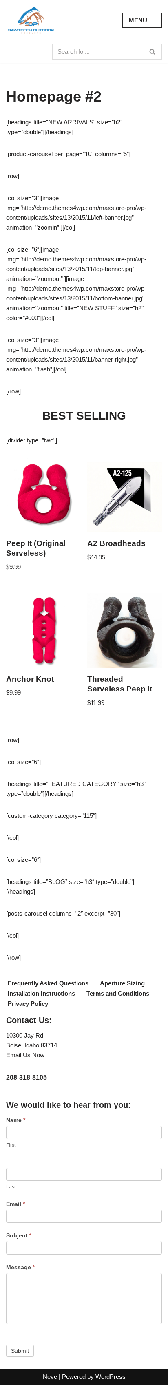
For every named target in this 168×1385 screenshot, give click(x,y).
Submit (20, 1350)
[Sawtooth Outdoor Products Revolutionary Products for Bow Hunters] (30, 20)
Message (20, 1267)
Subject (18, 1235)
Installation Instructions (41, 993)
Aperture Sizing (122, 983)
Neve (50, 1376)
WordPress (110, 1376)
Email (15, 1204)
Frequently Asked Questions (48, 983)
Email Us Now (25, 1054)
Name (15, 1120)
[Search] (153, 52)
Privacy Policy (28, 1003)
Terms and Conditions (117, 993)
